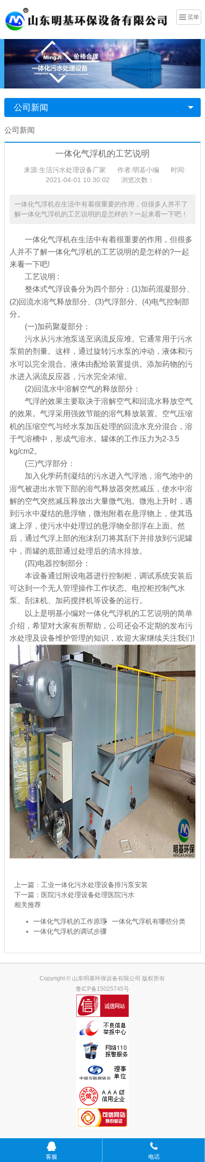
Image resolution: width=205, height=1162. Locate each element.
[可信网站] (102, 1117)
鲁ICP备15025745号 (102, 989)
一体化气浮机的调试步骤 (70, 931)
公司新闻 (31, 107)
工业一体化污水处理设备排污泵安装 (94, 885)
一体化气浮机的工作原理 (70, 921)
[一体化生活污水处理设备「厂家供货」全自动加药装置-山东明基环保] (86, 18)
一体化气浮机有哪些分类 (148, 921)
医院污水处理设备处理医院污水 (87, 894)
